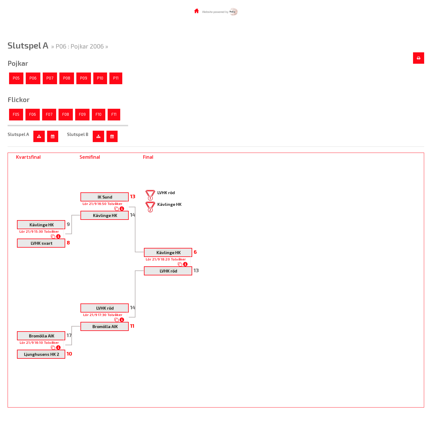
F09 (82, 114)
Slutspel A (18, 134)
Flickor (19, 99)
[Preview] (418, 58)
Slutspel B (77, 134)
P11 (115, 78)
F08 (65, 114)
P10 (100, 78)
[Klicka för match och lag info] (53, 236)
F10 (99, 114)
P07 (50, 78)
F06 (32, 114)
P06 (33, 78)
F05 (16, 114)
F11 (113, 114)
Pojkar (18, 63)
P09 (83, 78)
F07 (49, 114)
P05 (16, 78)
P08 (66, 78)
